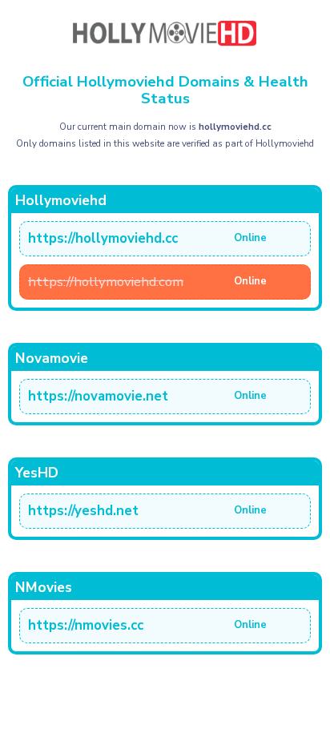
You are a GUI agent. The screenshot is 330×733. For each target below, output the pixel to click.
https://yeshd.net (83, 510)
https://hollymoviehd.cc (103, 238)
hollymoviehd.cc (235, 126)
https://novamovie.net (98, 396)
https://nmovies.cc (85, 625)
